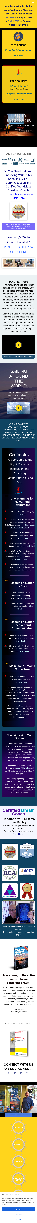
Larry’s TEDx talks (22, 768)
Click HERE (10, 17)
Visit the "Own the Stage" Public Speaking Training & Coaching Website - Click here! (19, 226)
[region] (18, 1207)
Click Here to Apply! (19, 559)
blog (28, 765)
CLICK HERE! (18, 55)
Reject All (18, 1219)
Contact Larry (11, 779)
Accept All (18, 1209)
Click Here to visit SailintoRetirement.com (18, 356)
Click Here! (22, 515)
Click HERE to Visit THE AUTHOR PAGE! (18, 1140)
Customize (19, 1214)
